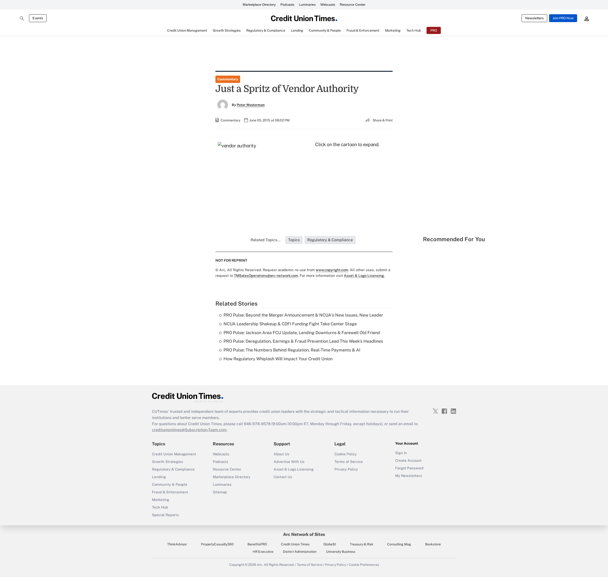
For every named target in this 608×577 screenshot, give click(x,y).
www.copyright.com (332, 270)
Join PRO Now (563, 18)
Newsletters (534, 18)
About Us (281, 454)
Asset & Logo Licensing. (364, 276)
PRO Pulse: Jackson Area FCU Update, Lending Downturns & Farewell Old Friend (301, 332)
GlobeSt (329, 544)
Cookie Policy (345, 454)
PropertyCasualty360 (217, 544)
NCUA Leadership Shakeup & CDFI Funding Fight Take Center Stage (290, 323)
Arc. (260, 565)
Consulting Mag (399, 544)
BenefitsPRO (257, 544)
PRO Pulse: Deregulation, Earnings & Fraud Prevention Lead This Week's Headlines (303, 341)
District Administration (300, 551)
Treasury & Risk (361, 544)
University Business (340, 551)
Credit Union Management (174, 454)
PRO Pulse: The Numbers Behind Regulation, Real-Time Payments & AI (291, 349)
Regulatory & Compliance (173, 469)
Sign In (401, 453)
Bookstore (433, 544)
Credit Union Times (295, 544)
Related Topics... (265, 240)
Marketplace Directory (259, 4)
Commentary (227, 79)
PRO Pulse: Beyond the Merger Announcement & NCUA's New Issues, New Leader (303, 315)
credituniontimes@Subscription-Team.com (189, 430)
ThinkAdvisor (177, 544)
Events (38, 18)
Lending (159, 477)
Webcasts (327, 4)
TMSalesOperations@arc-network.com (266, 276)
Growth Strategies (167, 462)
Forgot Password (409, 468)
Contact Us (283, 477)
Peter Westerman (251, 105)
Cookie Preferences (364, 565)
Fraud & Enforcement (170, 492)
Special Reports (165, 515)
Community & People (169, 484)
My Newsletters (408, 476)
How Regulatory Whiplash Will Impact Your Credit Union (277, 358)
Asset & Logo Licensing (294, 469)
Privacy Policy (346, 469)
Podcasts (287, 4)
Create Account (408, 460)
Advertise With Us (289, 462)
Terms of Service (348, 462)
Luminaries (307, 4)
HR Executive (263, 551)
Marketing (160, 500)
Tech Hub (160, 507)
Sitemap (220, 492)
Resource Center (353, 4)
